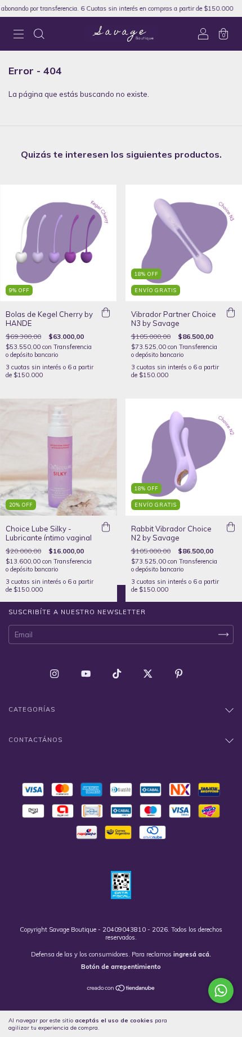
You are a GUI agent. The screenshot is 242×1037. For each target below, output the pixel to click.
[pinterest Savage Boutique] (178, 673)
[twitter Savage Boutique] (148, 673)
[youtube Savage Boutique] (86, 673)
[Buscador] (38, 34)
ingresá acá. (192, 954)
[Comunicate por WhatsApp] (221, 990)
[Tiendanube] (121, 989)
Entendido (211, 1024)
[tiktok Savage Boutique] (117, 673)
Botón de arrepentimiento (121, 967)
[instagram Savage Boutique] (55, 673)
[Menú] (18, 34)
